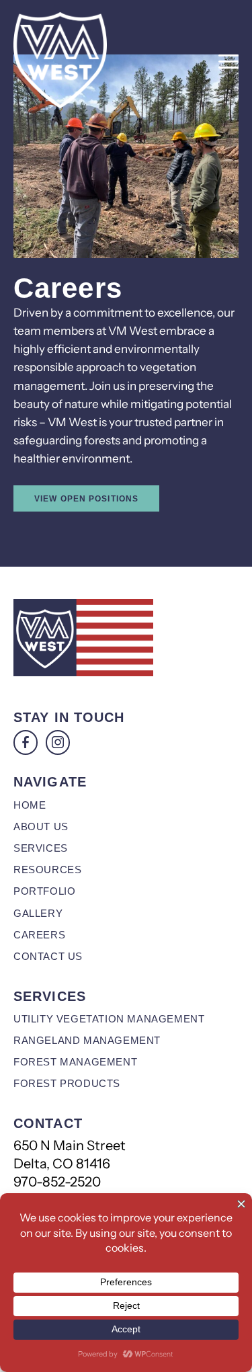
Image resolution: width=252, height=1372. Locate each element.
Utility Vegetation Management (108, 1018)
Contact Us (48, 956)
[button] (228, 62)
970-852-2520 (57, 1182)
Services (40, 848)
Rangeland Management (87, 1040)
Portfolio (44, 891)
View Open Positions (86, 498)
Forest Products (66, 1083)
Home (29, 805)
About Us (41, 826)
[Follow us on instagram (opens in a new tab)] (58, 742)
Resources (47, 869)
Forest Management (75, 1061)
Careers (39, 934)
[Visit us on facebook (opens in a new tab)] (25, 742)
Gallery (37, 913)
